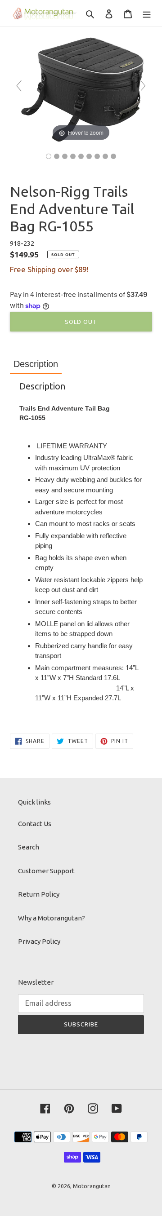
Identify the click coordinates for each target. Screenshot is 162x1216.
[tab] (36, 364)
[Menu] (146, 13)
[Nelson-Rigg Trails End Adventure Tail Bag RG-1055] (48, 156)
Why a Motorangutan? (51, 918)
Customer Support (46, 871)
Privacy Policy (39, 941)
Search (28, 847)
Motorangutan (92, 1186)
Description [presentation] (36, 364)
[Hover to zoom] (81, 89)
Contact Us (34, 823)
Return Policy (38, 894)
